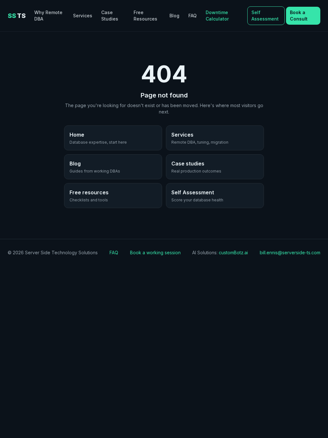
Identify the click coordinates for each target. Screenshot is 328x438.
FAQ (192, 15)
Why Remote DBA (48, 15)
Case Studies (109, 15)
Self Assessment (265, 15)
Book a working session (155, 252)
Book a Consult (299, 15)
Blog (174, 15)
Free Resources (145, 15)
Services (82, 15)
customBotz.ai (233, 252)
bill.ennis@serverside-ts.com (290, 252)
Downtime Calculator (217, 15)
